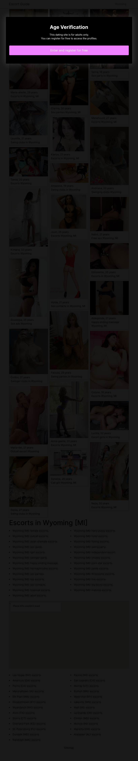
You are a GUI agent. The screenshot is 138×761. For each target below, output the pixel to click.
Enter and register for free (69, 50)
